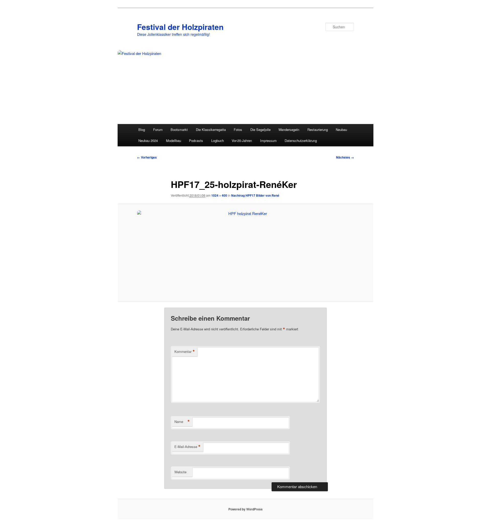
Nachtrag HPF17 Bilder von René (255, 195)
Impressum (268, 140)
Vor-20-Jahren (242, 140)
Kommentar (184, 351)
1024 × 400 (219, 195)
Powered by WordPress (245, 509)
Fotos (238, 129)
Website (180, 471)
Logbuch (217, 140)
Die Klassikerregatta (211, 129)
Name (182, 422)
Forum (158, 129)
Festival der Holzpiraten (180, 26)
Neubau (341, 129)
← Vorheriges (147, 157)
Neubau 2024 (148, 140)
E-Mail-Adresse (187, 447)
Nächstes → (345, 157)
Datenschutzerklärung (301, 140)
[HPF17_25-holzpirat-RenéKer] (245, 252)
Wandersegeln (288, 129)
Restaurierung (317, 129)
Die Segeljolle (260, 129)
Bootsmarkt (179, 129)
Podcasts (196, 140)
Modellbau (173, 140)
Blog (141, 129)
